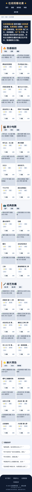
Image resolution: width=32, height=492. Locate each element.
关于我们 (8, 478)
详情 (13, 73)
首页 (7, 7)
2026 (12, 365)
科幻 (12, 130)
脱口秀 (13, 287)
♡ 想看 (6, 73)
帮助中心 (16, 478)
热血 (5, 51)
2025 (5, 365)
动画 (18, 130)
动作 (5, 130)
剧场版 (19, 7)
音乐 (20, 287)
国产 (5, 208)
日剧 (12, 208)
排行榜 (16, 12)
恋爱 (12, 51)
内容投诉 (16, 482)
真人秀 (6, 287)
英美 (18, 208)
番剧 (12, 7)
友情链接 (24, 478)
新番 (25, 7)
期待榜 (19, 365)
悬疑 (18, 51)
